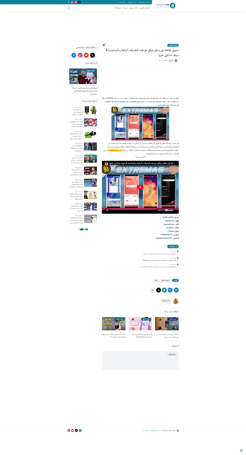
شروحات (125, 8)
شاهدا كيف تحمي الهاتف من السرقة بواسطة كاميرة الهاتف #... (158, 267)
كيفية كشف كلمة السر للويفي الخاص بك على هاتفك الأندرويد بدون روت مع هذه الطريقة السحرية (76, 220)
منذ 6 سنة (78, 107)
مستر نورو (171, 61)
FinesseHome (169, 224)
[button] (170, 290)
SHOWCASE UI (166, 234)
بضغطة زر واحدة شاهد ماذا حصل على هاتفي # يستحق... (159, 254)
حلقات (155, 280)
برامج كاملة (118, 8)
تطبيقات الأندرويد (144, 8)
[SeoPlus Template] (177, 430)
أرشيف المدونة (122, 2)
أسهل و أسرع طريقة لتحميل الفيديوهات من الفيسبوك (76, 208)
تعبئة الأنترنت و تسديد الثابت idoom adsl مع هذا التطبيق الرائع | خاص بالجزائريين (84, 91)
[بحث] (68, 7)
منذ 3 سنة (93, 86)
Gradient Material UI (164, 238)
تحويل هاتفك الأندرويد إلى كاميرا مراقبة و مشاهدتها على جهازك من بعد (76, 136)
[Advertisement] (123, 28)
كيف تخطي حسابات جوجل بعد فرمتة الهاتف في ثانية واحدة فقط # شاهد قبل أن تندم (76, 172)
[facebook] (68, 2)
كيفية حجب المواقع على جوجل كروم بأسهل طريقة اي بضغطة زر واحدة (76, 124)
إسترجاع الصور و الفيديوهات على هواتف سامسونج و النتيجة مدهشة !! (77, 112)
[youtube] (75, 2)
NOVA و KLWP (168, 217)
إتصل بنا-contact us (144, 2)
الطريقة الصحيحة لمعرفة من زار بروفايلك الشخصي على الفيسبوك (76, 148)
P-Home (171, 231)
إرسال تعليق (172, 354)
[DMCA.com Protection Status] (83, 230)
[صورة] (90, 110)
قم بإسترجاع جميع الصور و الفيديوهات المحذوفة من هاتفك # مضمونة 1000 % (76, 184)
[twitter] (79, 2)
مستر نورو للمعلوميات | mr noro (152, 430)
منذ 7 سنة (78, 119)
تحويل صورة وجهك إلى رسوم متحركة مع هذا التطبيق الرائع (76, 196)
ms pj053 (169, 227)
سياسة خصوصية (132, 2)
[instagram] (72, 2)
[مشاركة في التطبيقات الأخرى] (152, 290)
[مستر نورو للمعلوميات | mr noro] (165, 5)
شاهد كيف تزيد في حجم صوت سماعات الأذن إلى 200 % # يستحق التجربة (77, 160)
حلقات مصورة (133, 8)
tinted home (169, 220)
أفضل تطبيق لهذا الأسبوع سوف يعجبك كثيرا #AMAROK (159, 260)
